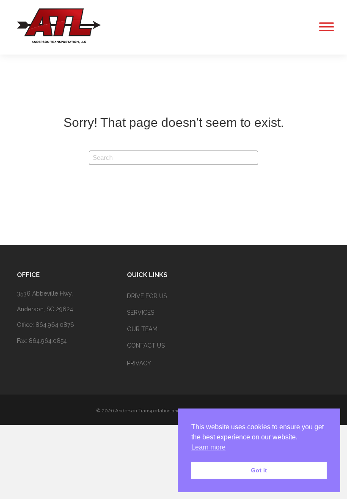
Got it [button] (259, 470)
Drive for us (147, 296)
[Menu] (323, 27)
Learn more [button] (208, 447)
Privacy (139, 363)
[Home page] (59, 42)
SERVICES (140, 312)
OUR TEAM (142, 329)
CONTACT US (146, 345)
